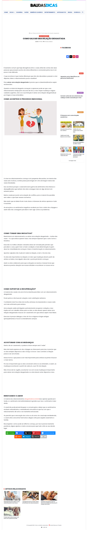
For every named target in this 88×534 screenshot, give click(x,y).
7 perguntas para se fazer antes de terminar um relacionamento (30, 502)
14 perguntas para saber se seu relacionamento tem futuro (12, 502)
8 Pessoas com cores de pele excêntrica (70, 116)
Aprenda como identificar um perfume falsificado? (70, 77)
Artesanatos (61, 12)
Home (6, 12)
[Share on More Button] (41, 436)
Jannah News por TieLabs (55, 525)
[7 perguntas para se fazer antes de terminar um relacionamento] (30, 495)
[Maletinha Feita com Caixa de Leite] (66, 149)
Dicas (11, 12)
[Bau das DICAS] (44, 5)
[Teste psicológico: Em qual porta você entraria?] (78, 149)
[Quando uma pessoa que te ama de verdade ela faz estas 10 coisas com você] (49, 495)
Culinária (19, 12)
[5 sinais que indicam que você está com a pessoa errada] (12, 511)
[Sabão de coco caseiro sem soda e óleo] (78, 124)
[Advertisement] (30, 56)
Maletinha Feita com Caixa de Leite (66, 154)
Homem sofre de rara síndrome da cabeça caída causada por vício (72, 96)
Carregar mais (72, 160)
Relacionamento (37, 33)
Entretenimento (50, 12)
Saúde (26, 12)
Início (31, 33)
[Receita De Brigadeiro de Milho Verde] (78, 138)
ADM (38, 41)
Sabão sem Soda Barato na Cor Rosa (65, 136)
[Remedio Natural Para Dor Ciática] (66, 124)
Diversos (77, 12)
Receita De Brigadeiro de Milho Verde (78, 143)
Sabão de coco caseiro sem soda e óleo (78, 130)
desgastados (29, 399)
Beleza (70, 12)
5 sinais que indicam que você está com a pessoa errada (11, 517)
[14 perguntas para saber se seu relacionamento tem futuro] (12, 495)
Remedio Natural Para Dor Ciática (66, 129)
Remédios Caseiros (36, 12)
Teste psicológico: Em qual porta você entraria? (78, 155)
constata (36, 399)
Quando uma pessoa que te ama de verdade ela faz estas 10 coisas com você (49, 503)
